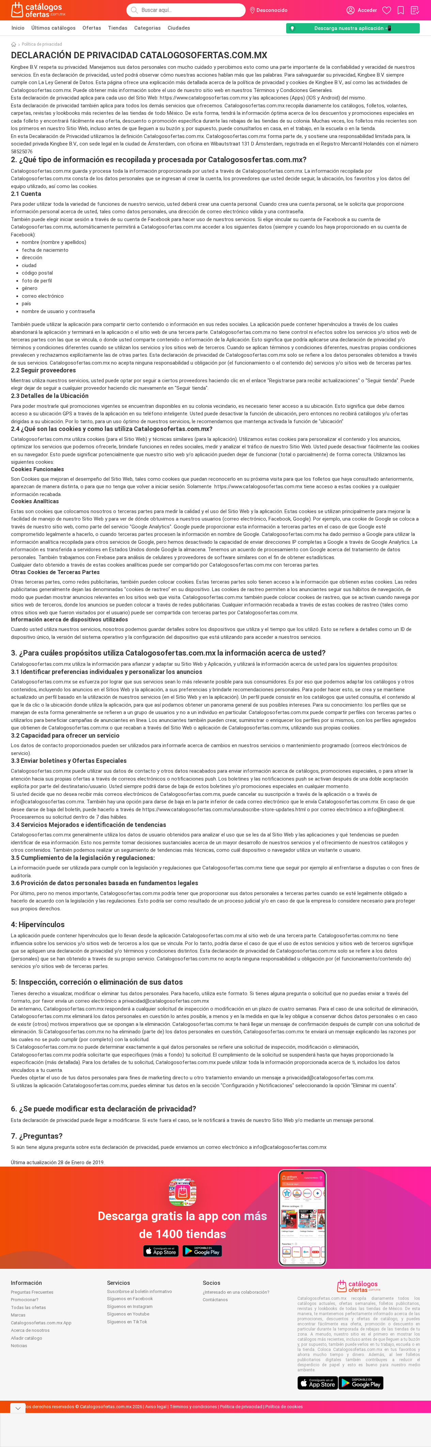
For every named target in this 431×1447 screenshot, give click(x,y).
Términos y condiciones (193, 1406)
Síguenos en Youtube (128, 1314)
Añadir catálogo (26, 1338)
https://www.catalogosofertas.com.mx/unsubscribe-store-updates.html (224, 809)
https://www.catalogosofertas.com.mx (204, 98)
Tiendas (117, 28)
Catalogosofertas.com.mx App (41, 1322)
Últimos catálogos (53, 28)
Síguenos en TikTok (127, 1321)
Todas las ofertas (28, 1307)
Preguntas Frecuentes (32, 1292)
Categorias (147, 28)
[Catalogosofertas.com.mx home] (38, 10)
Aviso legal (156, 1406)
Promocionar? (25, 1299)
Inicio (18, 28)
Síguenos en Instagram (130, 1306)
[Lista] (414, 10)
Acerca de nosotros (30, 1330)
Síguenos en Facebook (130, 1298)
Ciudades (179, 28)
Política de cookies (284, 1406)
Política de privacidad (241, 1406)
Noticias (19, 1345)
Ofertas (91, 28)
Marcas (18, 1315)
